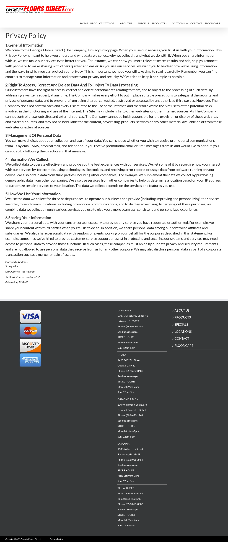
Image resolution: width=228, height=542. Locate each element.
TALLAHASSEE (126, 488)
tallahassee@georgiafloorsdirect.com (89, 410)
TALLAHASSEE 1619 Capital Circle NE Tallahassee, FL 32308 (74, 404)
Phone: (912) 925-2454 (130, 459)
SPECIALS (181, 324)
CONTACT (182, 338)
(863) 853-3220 (78, 317)
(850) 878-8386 (78, 408)
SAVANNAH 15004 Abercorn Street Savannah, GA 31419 (74, 381)
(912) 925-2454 (78, 385)
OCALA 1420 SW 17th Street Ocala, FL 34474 (72, 335)
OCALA (122, 354)
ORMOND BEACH (128, 399)
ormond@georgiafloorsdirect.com (87, 365)
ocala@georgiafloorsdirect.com (86, 342)
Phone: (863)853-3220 (130, 326)
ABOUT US (182, 310)
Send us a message (128, 331)
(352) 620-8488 (78, 340)
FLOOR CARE (184, 345)
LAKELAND (67, 310)
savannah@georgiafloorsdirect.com (88, 388)
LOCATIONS (183, 331)
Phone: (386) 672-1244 (130, 415)
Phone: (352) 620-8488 (130, 370)
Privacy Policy (56, 539)
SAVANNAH (124, 443)
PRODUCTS (183, 317)
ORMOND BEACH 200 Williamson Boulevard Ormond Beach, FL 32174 (75, 358)
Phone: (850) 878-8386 (130, 504)
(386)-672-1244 (78, 363)
